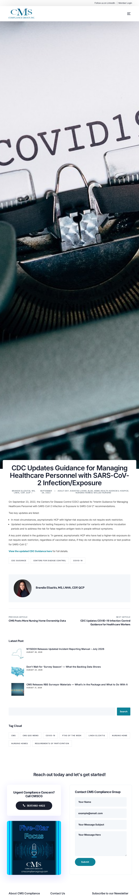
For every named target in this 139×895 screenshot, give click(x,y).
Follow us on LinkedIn (105, 3)
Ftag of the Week (72, 735)
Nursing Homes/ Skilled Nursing (93, 492)
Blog (90, 491)
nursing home (119, 735)
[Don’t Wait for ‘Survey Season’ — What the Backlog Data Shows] (17, 671)
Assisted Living (78, 491)
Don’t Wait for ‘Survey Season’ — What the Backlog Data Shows (63, 666)
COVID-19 (78, 561)
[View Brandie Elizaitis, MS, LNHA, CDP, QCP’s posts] (23, 588)
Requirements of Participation (52, 743)
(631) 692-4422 (36, 805)
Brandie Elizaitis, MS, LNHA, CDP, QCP (24, 492)
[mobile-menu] (125, 14)
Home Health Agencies (106, 491)
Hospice (124, 491)
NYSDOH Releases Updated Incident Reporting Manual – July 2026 (65, 648)
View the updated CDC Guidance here (30, 551)
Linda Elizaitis (97, 735)
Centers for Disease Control (49, 561)
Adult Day (63, 491)
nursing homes (19, 743)
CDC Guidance (18, 561)
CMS (13, 735)
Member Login (125, 3)
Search (123, 711)
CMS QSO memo (31, 735)
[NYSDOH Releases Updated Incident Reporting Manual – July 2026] (17, 653)
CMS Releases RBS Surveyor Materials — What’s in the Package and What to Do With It (77, 684)
